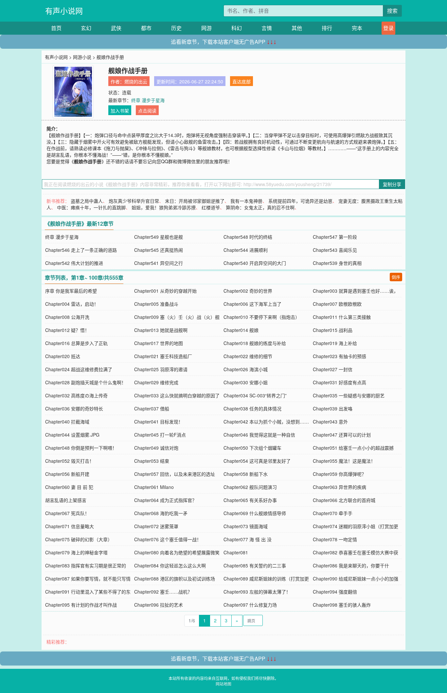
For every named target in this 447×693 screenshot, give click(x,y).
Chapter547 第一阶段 (335, 237)
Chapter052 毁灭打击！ (69, 461)
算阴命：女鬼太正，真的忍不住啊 (260, 207)
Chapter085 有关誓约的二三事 (255, 565)
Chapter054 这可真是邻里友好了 (257, 461)
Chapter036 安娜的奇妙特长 (74, 408)
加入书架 (120, 110)
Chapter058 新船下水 (246, 474)
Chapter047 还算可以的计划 (342, 434)
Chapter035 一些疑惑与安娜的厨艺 (348, 395)
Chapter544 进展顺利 (246, 250)
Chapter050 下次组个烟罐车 (252, 447)
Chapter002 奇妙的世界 (248, 290)
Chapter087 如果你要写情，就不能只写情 (88, 578)
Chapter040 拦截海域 (67, 421)
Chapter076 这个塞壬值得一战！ (167, 539)
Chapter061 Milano (154, 487)
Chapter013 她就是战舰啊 (161, 330)
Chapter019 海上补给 (335, 343)
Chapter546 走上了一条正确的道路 (81, 250)
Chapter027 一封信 (332, 369)
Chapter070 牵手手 (332, 513)
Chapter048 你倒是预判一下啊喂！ (81, 447)
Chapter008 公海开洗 (67, 317)
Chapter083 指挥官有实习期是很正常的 (85, 565)
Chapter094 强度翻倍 (335, 591)
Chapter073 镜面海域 (246, 526)
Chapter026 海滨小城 (246, 369)
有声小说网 (64, 10)
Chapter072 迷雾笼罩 (156, 526)
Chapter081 (236, 552)
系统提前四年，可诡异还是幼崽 (300, 201)
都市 (146, 28)
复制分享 (392, 184)
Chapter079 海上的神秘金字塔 (76, 552)
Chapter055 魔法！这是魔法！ (344, 461)
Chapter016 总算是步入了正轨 (76, 343)
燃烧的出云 (135, 81)
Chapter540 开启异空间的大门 (255, 263)
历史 (176, 28)
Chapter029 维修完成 (156, 382)
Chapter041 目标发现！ (158, 421)
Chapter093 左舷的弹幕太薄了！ (257, 591)
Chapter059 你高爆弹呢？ (339, 474)
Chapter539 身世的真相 (337, 263)
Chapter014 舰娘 (241, 330)
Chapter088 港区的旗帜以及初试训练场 (174, 578)
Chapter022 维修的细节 (248, 356)
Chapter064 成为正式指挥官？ (165, 500)
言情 (266, 28)
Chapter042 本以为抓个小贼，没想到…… (266, 421)
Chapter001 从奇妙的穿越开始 (165, 290)
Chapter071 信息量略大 (69, 526)
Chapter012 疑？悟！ (67, 330)
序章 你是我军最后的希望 (71, 290)
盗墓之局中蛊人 (87, 201)
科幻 (236, 28)
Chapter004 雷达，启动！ (71, 304)
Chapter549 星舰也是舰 (158, 237)
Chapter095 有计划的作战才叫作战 (81, 604)
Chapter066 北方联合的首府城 (344, 500)
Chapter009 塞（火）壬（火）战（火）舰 (177, 317)
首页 (56, 28)
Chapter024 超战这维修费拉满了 (78, 369)
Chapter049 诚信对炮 (156, 447)
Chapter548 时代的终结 (248, 237)
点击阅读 (147, 110)
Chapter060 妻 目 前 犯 (69, 487)
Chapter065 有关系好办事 (250, 500)
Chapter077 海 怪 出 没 (248, 539)
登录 (388, 28)
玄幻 (86, 28)
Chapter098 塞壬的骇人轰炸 (342, 604)
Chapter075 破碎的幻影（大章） (78, 539)
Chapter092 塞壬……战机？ (163, 591)
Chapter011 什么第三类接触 (342, 317)
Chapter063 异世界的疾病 (339, 487)
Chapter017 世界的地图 (158, 343)
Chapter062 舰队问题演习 (250, 487)
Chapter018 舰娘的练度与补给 (255, 343)
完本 (357, 28)
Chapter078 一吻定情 (335, 539)
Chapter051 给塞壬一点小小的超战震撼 (353, 447)
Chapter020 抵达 (62, 356)
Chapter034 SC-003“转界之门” (255, 395)
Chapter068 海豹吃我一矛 (161, 513)
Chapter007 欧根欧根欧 (337, 304)
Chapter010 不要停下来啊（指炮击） (262, 317)
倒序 (396, 277)
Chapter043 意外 (330, 421)
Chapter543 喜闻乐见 (335, 250)
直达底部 (241, 81)
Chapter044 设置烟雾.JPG (72, 434)
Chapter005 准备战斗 (156, 304)
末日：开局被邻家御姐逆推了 (194, 201)
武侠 (116, 28)
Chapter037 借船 (151, 408)
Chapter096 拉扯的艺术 (158, 604)
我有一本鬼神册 (246, 201)
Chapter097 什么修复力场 (250, 604)
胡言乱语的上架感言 (65, 500)
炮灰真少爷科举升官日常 (134, 201)
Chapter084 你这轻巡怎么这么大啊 (170, 565)
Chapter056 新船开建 (67, 474)
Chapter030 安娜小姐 (246, 382)
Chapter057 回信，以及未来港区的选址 (174, 474)
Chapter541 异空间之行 (158, 263)
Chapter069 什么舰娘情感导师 (255, 513)
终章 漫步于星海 (148, 100)
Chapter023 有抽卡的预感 (339, 356)
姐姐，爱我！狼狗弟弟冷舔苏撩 (164, 207)
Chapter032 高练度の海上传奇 (76, 395)
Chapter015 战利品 (332, 330)
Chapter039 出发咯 (332, 408)
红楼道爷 (211, 207)
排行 (327, 28)
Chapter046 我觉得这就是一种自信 (259, 434)
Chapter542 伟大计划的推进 (74, 263)
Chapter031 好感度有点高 (339, 382)
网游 (206, 28)
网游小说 (82, 57)
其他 (297, 28)
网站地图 (223, 683)
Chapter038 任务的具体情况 (252, 408)
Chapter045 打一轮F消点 (160, 434)
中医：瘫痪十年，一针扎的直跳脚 (91, 207)
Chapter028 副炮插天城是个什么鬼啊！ (85, 382)
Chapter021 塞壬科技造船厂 (163, 356)
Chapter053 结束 (151, 461)
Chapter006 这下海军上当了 (252, 304)
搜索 (392, 10)
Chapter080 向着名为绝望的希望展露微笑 (177, 552)
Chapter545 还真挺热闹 (158, 250)
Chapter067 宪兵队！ (67, 513)
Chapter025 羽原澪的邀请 (161, 369)
